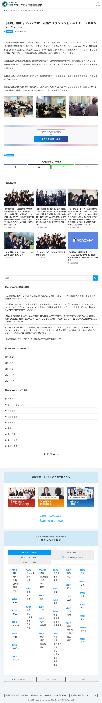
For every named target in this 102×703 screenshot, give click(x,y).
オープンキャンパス (16, 404)
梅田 (55, 614)
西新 (69, 636)
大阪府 (55, 611)
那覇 (82, 642)
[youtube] (54, 454)
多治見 (43, 625)
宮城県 (14, 598)
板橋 (28, 620)
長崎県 (82, 581)
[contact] (57, 454)
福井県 (41, 595)
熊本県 (82, 592)
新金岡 (56, 621)
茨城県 (14, 656)
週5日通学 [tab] (74, 552)
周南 (69, 614)
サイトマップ (91, 695)
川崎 (42, 580)
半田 (55, 580)
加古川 (56, 654)
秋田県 (14, 610)
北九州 (70, 629)
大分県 (82, 604)
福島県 (14, 621)
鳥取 (69, 573)
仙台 (15, 602)
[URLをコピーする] (86, 166)
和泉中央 (57, 625)
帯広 (15, 590)
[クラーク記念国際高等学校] (22, 4)
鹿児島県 (82, 627)
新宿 (28, 610)
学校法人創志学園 (12, 695)
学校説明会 (13, 440)
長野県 (41, 606)
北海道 (14, 569)
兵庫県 (55, 633)
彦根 (55, 591)
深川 (15, 573)
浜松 (42, 640)
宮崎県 (82, 616)
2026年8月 (10, 356)
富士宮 (43, 643)
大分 (82, 607)
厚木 (42, 583)
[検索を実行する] (95, 278)
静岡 (42, 636)
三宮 (55, 640)
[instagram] (51, 454)
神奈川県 (42, 569)
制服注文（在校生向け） (19, 679)
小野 (55, 657)
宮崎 (82, 619)
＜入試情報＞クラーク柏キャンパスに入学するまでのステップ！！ (35, 338)
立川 (28, 624)
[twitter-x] (48, 454)
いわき (16, 625)
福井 (42, 598)
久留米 (70, 633)
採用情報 (48, 695)
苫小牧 (16, 583)
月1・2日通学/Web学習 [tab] (74, 557)
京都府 (55, 599)
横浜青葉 (44, 576)
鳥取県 (68, 569)
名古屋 (56, 573)
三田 (55, 647)
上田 (42, 610)
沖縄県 (82, 638)
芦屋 (55, 636)
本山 (55, 576)
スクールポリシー (83, 679)
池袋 (28, 613)
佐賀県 (82, 569)
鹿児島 (83, 630)
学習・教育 (13, 446)
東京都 (28, 606)
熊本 (82, 596)
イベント (12, 398)
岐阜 (42, 621)
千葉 (28, 591)
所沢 (28, 576)
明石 (55, 650)
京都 (55, 603)
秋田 (15, 613)
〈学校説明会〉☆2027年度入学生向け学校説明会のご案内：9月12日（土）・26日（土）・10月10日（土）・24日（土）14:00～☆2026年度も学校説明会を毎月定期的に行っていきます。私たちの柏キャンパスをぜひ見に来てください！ (50, 307)
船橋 (28, 598)
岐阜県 (41, 618)
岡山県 (68, 584)
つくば (16, 659)
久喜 (28, 580)
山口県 (68, 607)
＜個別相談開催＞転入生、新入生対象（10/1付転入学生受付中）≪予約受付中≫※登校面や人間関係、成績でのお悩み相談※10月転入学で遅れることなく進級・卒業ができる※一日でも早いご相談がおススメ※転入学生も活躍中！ (51, 318)
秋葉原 (29, 617)
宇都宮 (16, 648)
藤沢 (42, 587)
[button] (98, 4)
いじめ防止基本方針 (61, 695)
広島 (69, 599)
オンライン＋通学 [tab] (31, 557)
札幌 (15, 580)
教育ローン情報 (51, 679)
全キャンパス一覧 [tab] (29, 562)
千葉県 (28, 588)
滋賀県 (55, 588)
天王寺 (56, 618)
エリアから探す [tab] (31, 552)
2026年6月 (10, 368)
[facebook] (44, 454)
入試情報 (12, 422)
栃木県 (14, 644)
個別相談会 (13, 416)
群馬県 (14, 633)
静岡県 (41, 633)
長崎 (82, 584)
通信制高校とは (36, 695)
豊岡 (55, 661)
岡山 (69, 588)
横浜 (42, 573)
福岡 (69, 626)
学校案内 (24, 695)
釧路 (15, 587)
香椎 (69, 640)
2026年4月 (10, 380)
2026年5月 (10, 374)
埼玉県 (28, 569)
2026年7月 (10, 362)
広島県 (68, 596)
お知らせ (9, 31)
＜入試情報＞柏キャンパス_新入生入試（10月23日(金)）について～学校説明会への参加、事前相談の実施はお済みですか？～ (50, 297)
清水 (42, 647)
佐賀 (82, 573)
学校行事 (12, 434)
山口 (69, 611)
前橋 (15, 636)
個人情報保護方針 (77, 695)
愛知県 (55, 569)
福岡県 (68, 623)
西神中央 (57, 643)
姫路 (55, 664)
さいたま (30, 573)
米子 (69, 576)
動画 (10, 428)
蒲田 (28, 627)
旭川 (15, 576)
